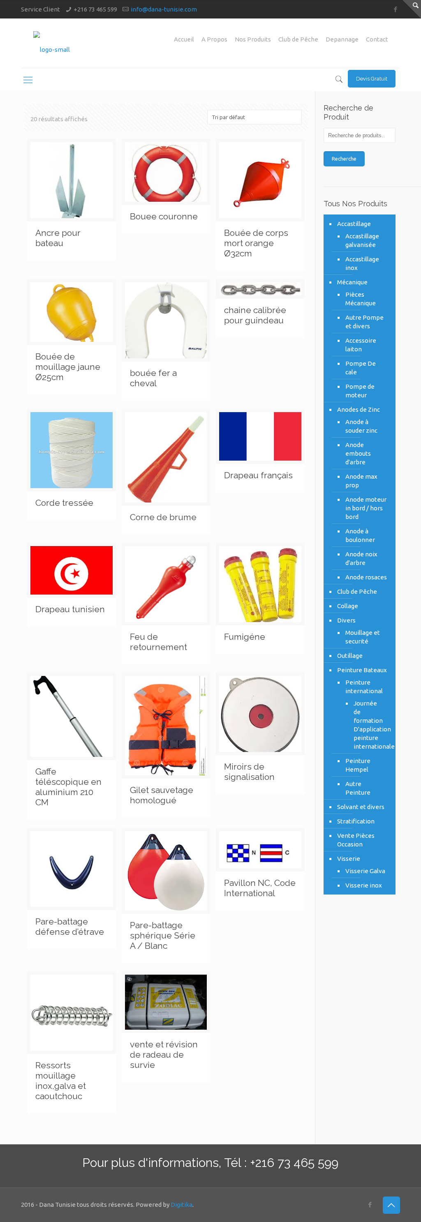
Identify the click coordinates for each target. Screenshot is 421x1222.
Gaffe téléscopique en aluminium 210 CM (68, 786)
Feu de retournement (158, 642)
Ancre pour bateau (58, 238)
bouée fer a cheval (153, 378)
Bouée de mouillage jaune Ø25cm (67, 366)
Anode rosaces (366, 577)
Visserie (348, 858)
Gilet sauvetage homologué (161, 795)
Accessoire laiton (360, 345)
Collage (347, 605)
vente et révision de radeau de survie (164, 1054)
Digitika (181, 1204)
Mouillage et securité (362, 637)
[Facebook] (395, 9)
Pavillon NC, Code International (260, 888)
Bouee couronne (164, 216)
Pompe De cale (360, 368)
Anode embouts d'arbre (358, 453)
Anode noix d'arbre (361, 558)
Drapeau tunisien (70, 609)
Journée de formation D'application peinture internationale (368, 725)
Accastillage (354, 223)
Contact (377, 39)
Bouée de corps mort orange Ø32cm (256, 243)
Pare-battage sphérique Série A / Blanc (162, 935)
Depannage (342, 39)
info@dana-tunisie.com (164, 9)
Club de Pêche (298, 39)
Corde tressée (64, 503)
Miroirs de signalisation (249, 771)
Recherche (344, 159)
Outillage (350, 655)
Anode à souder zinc (361, 426)
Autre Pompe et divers (364, 322)
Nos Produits (253, 39)
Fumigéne (244, 637)
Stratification (356, 821)
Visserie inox (363, 885)
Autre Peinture (357, 788)
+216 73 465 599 (95, 9)
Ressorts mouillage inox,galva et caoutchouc (60, 1080)
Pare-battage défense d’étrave (69, 926)
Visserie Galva (365, 870)
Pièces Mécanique (360, 299)
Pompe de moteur (360, 391)
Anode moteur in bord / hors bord (365, 508)
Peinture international (364, 686)
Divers (346, 620)
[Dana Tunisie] (51, 43)
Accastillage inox (362, 263)
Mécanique (352, 282)
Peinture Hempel (357, 765)
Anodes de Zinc (358, 409)
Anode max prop (361, 481)
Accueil (184, 39)
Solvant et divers (360, 806)
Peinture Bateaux (362, 669)
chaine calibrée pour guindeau (255, 315)
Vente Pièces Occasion (356, 840)
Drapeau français (258, 475)
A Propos (214, 39)
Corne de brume (163, 517)
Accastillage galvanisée (362, 240)
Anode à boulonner (360, 535)
